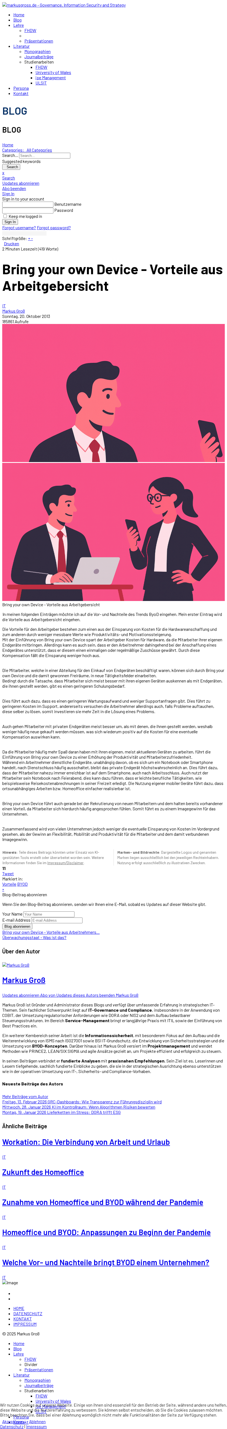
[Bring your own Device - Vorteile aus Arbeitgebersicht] (113, 393)
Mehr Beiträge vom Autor (25, 1096)
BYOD (22, 884)
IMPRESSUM (25, 1324)
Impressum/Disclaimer (65, 862)
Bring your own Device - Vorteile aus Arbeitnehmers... (51, 932)
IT (4, 305)
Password (63, 210)
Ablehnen (37, 1421)
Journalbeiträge (38, 56)
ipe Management (50, 77)
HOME (18, 1308)
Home (18, 14)
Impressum (36, 1426)
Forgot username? (19, 227)
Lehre (18, 25)
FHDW (30, 30)
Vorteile (9, 884)
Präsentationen (38, 40)
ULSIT (41, 82)
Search (11, 167)
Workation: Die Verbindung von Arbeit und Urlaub (86, 1141)
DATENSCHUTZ (27, 1313)
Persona (21, 88)
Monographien (37, 51)
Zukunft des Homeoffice (43, 1172)
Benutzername (67, 204)
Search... (10, 155)
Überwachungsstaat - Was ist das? (34, 937)
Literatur (21, 46)
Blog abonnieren (17, 926)
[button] (113, 177)
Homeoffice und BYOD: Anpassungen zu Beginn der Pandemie (106, 1232)
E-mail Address (16, 919)
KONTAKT (22, 1318)
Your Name (12, 913)
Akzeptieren (13, 1421)
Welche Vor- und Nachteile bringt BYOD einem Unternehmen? (105, 1262)
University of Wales (53, 72)
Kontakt (21, 93)
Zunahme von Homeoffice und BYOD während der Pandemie (102, 1202)
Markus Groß (13, 310)
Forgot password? (54, 227)
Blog (17, 19)
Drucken (11, 243)
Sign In (10, 222)
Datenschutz (12, 1426)
